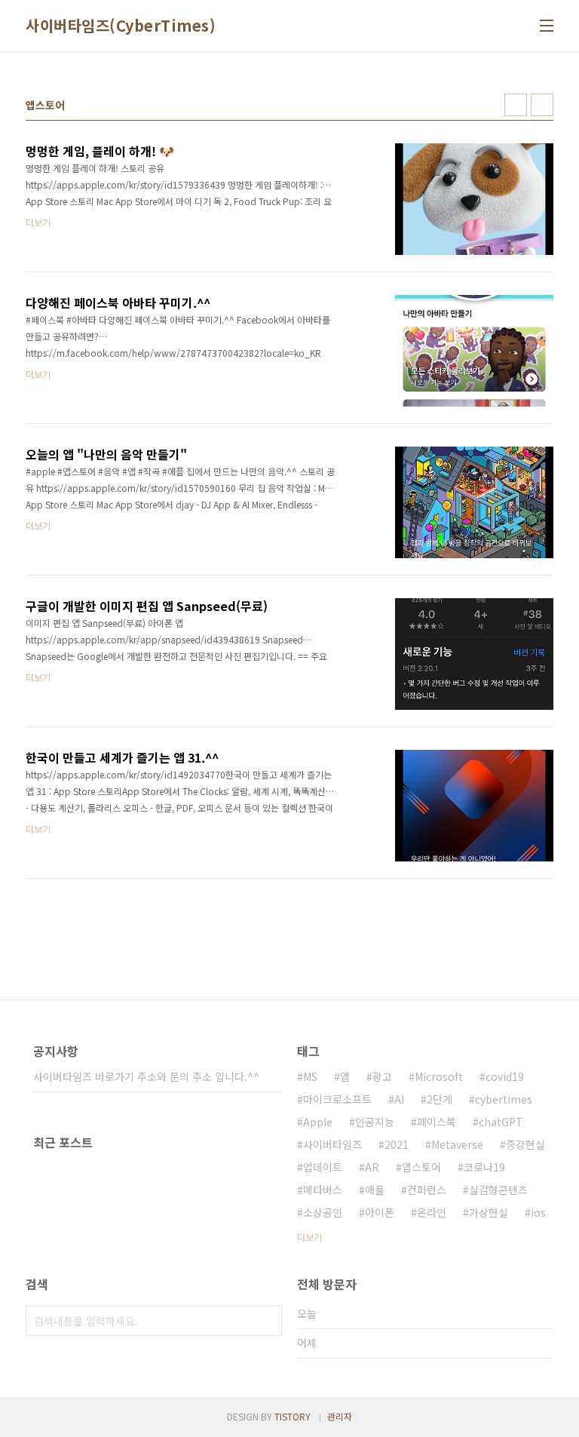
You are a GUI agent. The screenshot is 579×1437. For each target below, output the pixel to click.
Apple (317, 1121)
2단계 (439, 1099)
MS (310, 1076)
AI (399, 1099)
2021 (396, 1144)
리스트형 (542, 105)
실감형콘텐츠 (498, 1189)
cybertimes (503, 1099)
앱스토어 (421, 1166)
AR (372, 1166)
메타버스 (322, 1189)
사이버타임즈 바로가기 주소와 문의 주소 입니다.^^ (146, 1076)
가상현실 (488, 1212)
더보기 (309, 1236)
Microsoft (439, 1076)
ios (538, 1212)
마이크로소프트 (337, 1099)
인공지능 (374, 1121)
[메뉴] (546, 26)
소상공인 (322, 1212)
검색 (267, 1321)
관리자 (339, 1416)
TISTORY (292, 1416)
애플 (374, 1189)
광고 (382, 1076)
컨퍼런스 (426, 1189)
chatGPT (501, 1121)
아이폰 (379, 1212)
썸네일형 (515, 105)
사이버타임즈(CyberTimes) (121, 25)
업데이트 (322, 1166)
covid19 (505, 1076)
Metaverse (457, 1144)
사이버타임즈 (332, 1144)
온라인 (431, 1212)
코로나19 (484, 1166)
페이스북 (436, 1121)
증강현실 (525, 1144)
